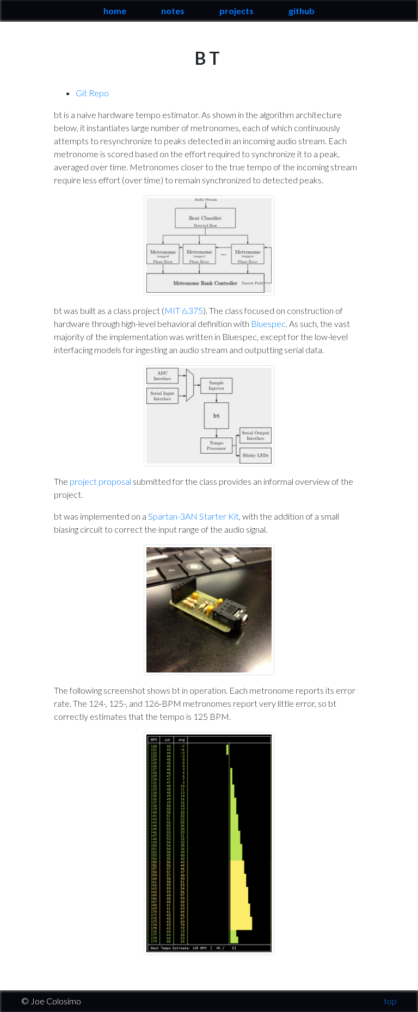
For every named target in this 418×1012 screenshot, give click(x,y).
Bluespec (268, 323)
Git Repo (92, 93)
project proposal (100, 481)
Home (114, 10)
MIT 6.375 (183, 310)
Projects (236, 10)
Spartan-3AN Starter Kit (193, 516)
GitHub (301, 10)
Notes (173, 10)
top (390, 1001)
